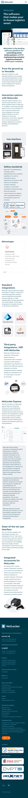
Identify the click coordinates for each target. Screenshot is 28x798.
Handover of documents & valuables (12, 687)
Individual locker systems (9, 662)
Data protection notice (8, 700)
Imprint (4, 698)
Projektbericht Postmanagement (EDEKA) (13, 730)
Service (4, 665)
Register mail (5, 707)
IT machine (5, 672)
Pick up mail (5, 715)
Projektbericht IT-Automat (9, 724)
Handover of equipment (8, 692)
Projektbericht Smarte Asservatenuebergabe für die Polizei (12, 727)
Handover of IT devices (8, 690)
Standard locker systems (8, 660)
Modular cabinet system (8, 664)
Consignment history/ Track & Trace (12, 716)
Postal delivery (6, 685)
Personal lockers (6, 689)
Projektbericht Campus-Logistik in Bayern (13, 722)
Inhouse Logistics (6, 709)
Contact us (5, 678)
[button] (26, 2)
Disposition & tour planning (9, 711)
